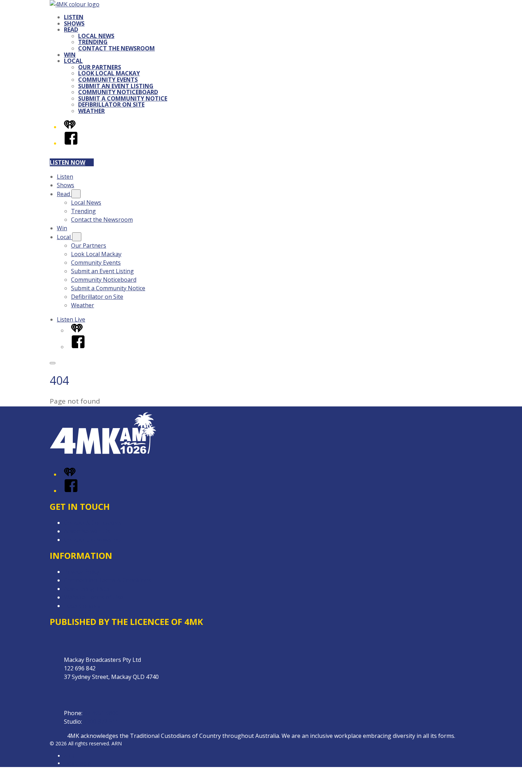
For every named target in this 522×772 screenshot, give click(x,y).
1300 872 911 (100, 721)
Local (73, 61)
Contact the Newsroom (116, 48)
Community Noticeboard (118, 92)
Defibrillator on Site (111, 104)
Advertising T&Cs (87, 589)
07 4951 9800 (101, 713)
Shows (74, 23)
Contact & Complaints (92, 523)
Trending (93, 42)
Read (71, 29)
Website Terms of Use (93, 597)
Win (70, 55)
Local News (96, 36)
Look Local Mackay (109, 73)
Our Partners (99, 67)
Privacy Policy (81, 572)
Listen (73, 17)
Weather (91, 111)
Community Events (108, 79)
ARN (69, 755)
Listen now (67, 162)
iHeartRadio (77, 763)
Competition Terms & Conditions (107, 580)
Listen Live (71, 319)
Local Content (82, 606)
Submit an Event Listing (115, 86)
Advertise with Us (87, 531)
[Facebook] (71, 143)
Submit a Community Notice (122, 98)
